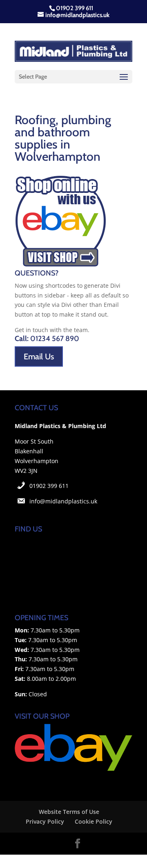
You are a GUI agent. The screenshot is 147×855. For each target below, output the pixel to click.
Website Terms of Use (69, 812)
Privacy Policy (45, 821)
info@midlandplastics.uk (63, 501)
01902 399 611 (49, 486)
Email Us (39, 356)
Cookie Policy (93, 821)
